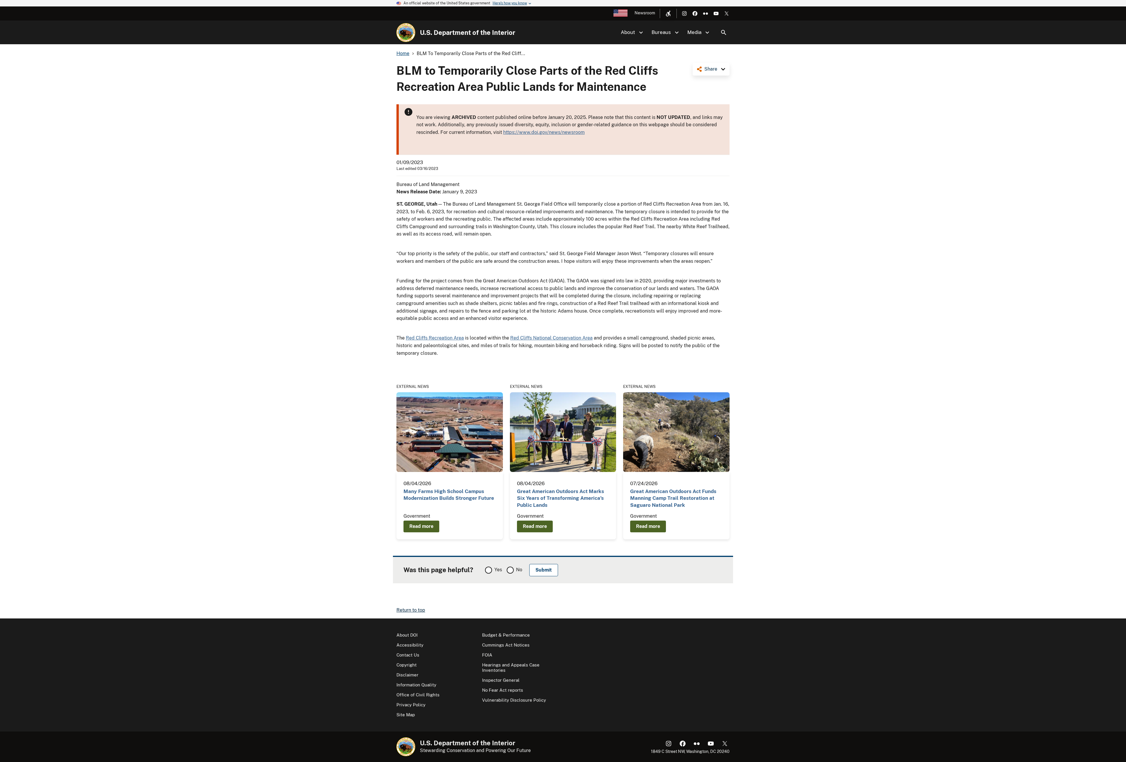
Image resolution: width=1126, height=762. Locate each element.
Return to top (410, 610)
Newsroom (645, 13)
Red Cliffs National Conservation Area (551, 338)
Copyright (406, 664)
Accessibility (409, 644)
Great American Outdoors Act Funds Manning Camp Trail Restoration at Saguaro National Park (673, 498)
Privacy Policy (410, 704)
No (519, 569)
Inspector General (501, 680)
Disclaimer (407, 674)
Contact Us (407, 654)
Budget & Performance (506, 635)
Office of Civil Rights (418, 694)
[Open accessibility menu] (668, 13)
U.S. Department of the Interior (467, 32)
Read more (421, 526)
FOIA (487, 654)
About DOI (407, 635)
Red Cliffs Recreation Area (435, 338)
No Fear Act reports (502, 690)
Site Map (405, 714)
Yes (498, 569)
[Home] (405, 32)
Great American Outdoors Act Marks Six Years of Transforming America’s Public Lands (560, 498)
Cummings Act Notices (506, 644)
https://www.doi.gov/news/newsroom (544, 132)
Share (710, 69)
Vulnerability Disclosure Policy (514, 700)
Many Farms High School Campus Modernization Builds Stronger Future (448, 494)
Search (724, 32)
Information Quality (416, 684)
